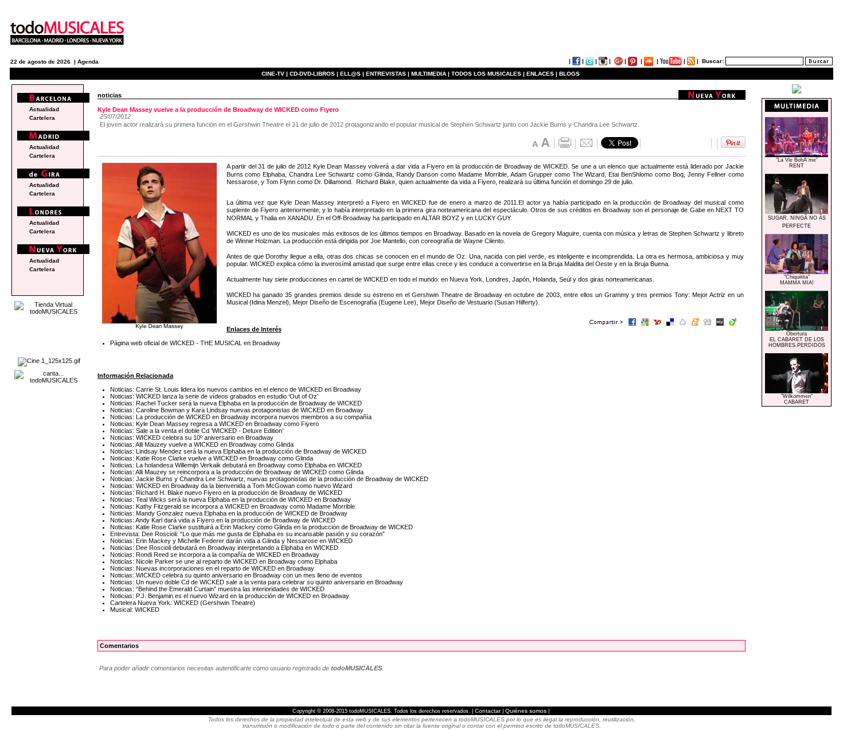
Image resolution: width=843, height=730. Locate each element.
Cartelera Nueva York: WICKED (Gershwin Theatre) (182, 602)
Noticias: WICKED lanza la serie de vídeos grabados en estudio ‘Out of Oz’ (214, 396)
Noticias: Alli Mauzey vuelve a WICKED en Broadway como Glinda (202, 444)
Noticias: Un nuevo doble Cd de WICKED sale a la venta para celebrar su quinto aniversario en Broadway (256, 582)
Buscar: (713, 61)
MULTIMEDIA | (430, 74)
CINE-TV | (276, 74)
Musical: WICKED (134, 609)
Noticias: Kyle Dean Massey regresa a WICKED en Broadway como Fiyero (214, 423)
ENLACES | (541, 74)
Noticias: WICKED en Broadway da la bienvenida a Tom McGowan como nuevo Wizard (231, 485)
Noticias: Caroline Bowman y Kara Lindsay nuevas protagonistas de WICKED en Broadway (237, 410)
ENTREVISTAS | (387, 74)
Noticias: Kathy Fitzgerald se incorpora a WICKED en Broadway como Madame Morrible (232, 506)
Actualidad (44, 109)
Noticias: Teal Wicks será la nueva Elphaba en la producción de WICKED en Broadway (230, 499)
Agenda (88, 61)
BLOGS (569, 74)
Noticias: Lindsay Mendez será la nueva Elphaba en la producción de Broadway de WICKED (238, 451)
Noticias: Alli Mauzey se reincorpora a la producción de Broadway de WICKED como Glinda (237, 472)
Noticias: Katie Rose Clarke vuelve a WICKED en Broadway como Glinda (211, 458)
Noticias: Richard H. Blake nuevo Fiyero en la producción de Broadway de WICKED (226, 492)
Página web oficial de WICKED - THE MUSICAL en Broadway (195, 342)
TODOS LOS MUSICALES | (488, 74)
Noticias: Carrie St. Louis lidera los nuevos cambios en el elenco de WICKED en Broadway (235, 389)
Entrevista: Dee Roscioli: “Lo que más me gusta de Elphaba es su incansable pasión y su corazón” (247, 533)
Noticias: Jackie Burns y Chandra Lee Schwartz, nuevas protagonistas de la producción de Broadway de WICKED (269, 478)
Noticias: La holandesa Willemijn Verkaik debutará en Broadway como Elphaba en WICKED (236, 465)
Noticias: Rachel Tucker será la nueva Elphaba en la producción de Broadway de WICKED (236, 403)
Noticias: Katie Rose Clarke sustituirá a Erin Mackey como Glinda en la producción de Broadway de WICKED (261, 527)
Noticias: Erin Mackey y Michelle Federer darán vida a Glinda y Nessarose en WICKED (231, 540)
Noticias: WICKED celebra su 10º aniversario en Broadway (192, 437)
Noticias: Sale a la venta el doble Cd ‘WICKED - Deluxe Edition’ (196, 430)
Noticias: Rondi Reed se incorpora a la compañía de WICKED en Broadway (214, 554)
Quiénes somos (526, 711)
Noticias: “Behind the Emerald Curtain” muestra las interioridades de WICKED (217, 588)
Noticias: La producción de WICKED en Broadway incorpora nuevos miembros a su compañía (241, 416)
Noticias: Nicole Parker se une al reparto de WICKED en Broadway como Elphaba (223, 561)
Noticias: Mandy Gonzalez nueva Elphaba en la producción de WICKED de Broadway (229, 513)
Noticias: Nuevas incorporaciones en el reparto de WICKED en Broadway (212, 568)
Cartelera (42, 118)
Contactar (488, 711)
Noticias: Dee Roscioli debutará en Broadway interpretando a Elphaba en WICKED (224, 547)
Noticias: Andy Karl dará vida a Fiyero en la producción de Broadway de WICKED (222, 520)
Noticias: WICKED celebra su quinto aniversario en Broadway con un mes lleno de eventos (236, 575)
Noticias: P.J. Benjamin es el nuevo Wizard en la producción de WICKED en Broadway (229, 595)
